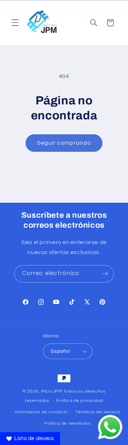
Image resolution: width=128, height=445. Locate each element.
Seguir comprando (64, 143)
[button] (15, 23)
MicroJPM (51, 391)
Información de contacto (41, 412)
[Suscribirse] (105, 274)
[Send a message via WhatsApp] (110, 427)
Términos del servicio (98, 412)
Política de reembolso (67, 423)
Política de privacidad (79, 401)
